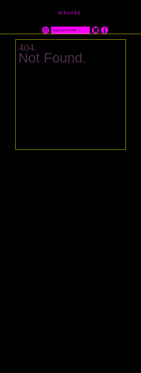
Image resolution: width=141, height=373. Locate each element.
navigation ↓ (66, 30)
